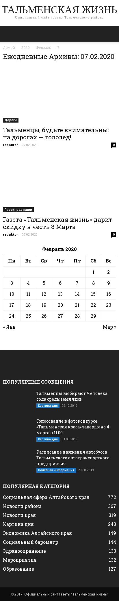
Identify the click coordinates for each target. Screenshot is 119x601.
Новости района (22, 506)
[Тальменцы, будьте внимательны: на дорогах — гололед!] (59, 94)
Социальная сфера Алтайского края (46, 497)
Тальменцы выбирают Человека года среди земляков (71, 396)
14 (77, 294)
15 (93, 294)
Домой (9, 47)
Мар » (109, 327)
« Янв (9, 327)
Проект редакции (18, 210)
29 (93, 316)
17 (11, 305)
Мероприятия (20, 560)
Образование (18, 569)
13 (60, 294)
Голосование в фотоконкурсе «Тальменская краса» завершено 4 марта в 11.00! (72, 426)
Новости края (19, 515)
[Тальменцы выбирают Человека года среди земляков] (17, 401)
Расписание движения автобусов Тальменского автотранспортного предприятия (72, 457)
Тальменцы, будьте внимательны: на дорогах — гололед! (56, 133)
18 (28, 305)
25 (28, 316)
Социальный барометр (30, 542)
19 (44, 305)
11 (28, 294)
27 (60, 316)
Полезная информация (56, 470)
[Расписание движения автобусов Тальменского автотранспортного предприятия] (17, 459)
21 (77, 305)
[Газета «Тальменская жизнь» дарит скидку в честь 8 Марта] (59, 184)
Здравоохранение (24, 551)
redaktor (10, 145)
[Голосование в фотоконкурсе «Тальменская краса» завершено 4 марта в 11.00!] (17, 428)
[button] (111, 34)
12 (44, 294)
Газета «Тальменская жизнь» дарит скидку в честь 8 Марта (57, 223)
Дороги (11, 120)
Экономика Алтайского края (37, 533)
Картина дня (48, 406)
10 (12, 294)
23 (108, 305)
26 (44, 316)
